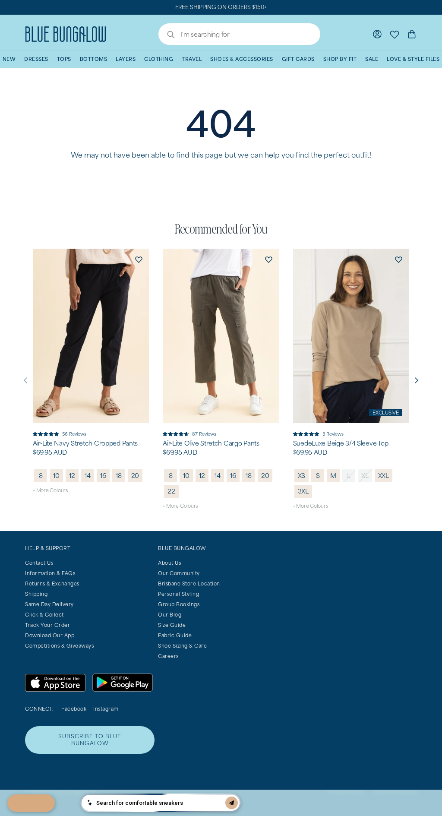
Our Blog (169, 614)
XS (302, 475)
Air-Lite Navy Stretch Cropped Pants (85, 443)
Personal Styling (178, 594)
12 (72, 475)
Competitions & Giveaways (59, 645)
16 (103, 475)
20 (135, 475)
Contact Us (39, 563)
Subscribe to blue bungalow (89, 739)
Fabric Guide (175, 635)
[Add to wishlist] (138, 259)
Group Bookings (178, 604)
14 (88, 475)
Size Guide (172, 625)
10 (56, 475)
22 (171, 491)
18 (119, 475)
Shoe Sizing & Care (182, 645)
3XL (303, 491)
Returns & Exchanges (52, 583)
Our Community (179, 573)
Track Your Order (47, 625)
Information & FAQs (50, 573)
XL (365, 475)
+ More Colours (50, 490)
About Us (169, 563)
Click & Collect (44, 614)
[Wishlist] (394, 34)
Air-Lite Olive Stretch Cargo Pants (211, 443)
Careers (168, 656)
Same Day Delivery (49, 604)
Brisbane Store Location (189, 583)
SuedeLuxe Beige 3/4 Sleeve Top (340, 443)
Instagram (106, 709)
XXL (383, 475)
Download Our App (49, 635)
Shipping (36, 594)
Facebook (73, 709)
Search (166, 35)
